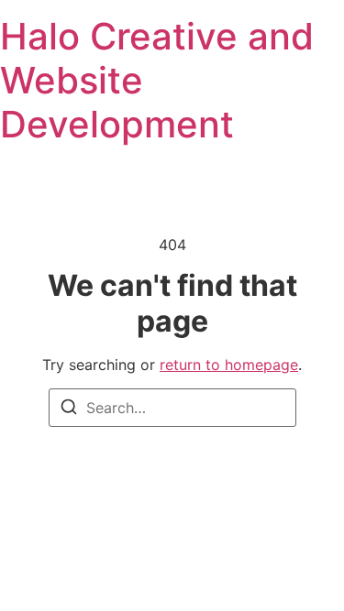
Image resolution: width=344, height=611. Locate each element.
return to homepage (229, 364)
